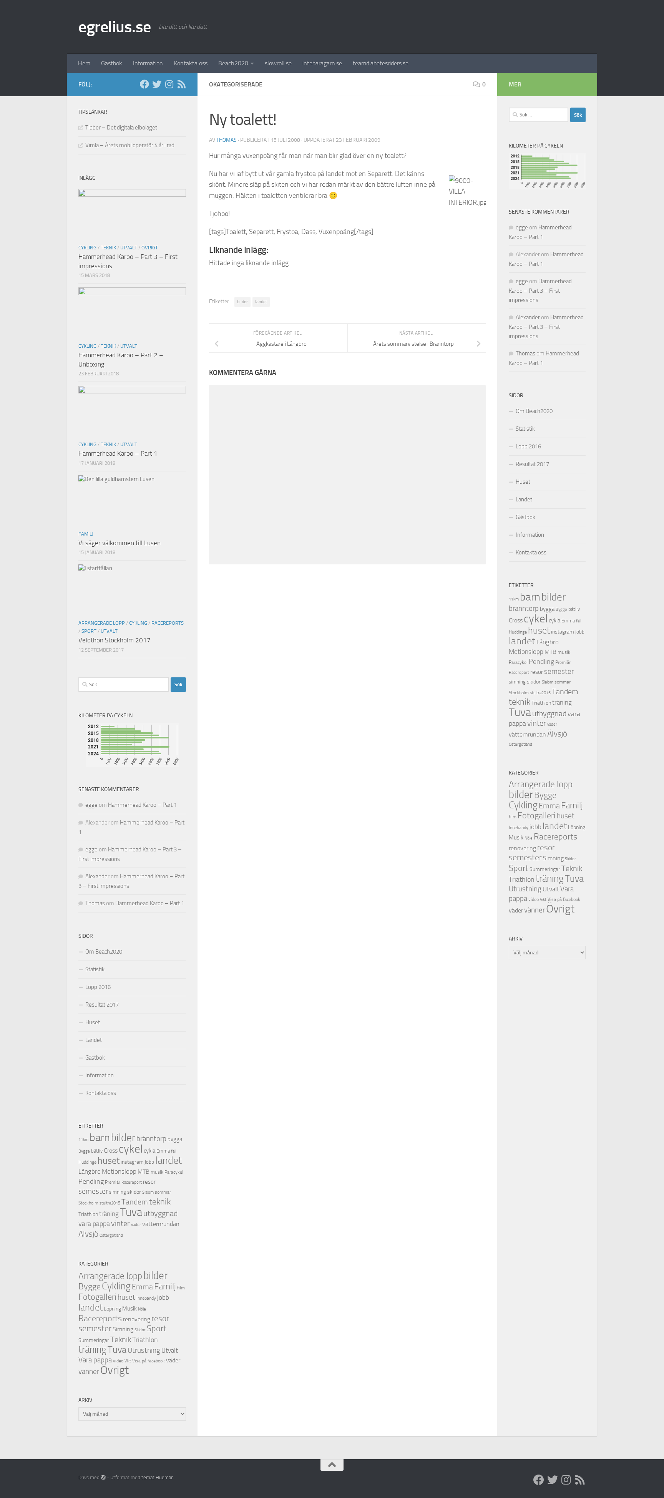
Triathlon (88, 1214)
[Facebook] (144, 84)
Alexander (97, 876)
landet (261, 301)
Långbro (89, 1171)
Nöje (142, 1309)
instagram (132, 1162)
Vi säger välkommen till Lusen (119, 543)
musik (157, 1172)
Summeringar (93, 1340)
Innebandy (146, 1298)
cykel (131, 1149)
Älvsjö (88, 1234)
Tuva (131, 1212)
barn (100, 1137)
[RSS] (181, 84)
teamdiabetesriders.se (380, 63)
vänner (88, 1371)
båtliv (97, 1151)
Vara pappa (95, 1360)
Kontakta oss (191, 63)
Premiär (112, 1182)
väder (136, 1224)
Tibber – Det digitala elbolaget (121, 127)
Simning (123, 1329)
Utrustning (144, 1350)
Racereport (131, 1182)
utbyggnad (160, 1213)
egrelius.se (114, 26)
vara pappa (94, 1224)
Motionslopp (119, 1171)
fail (173, 1151)
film (181, 1288)
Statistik (95, 969)
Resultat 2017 (102, 1004)
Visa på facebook (148, 1361)
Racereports (167, 623)
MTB (143, 1171)
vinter (120, 1223)
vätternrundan (160, 1224)
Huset (92, 1022)
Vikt (127, 1361)
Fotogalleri (97, 1297)
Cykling (87, 247)
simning (117, 1192)
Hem (84, 63)
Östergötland (111, 1235)
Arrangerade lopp (101, 623)
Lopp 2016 (98, 987)
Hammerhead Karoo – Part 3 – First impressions (540, 291)
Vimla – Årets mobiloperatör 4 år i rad (129, 145)
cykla (149, 1150)
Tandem (134, 1201)
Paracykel (173, 1172)
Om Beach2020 (103, 951)
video (118, 1361)
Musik (129, 1308)
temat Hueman (157, 1477)
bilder (242, 301)
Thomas (226, 140)
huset (109, 1160)
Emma (163, 1151)
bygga (175, 1139)
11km (83, 1139)
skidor (134, 1192)
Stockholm (88, 1203)
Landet (93, 1040)
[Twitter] (156, 84)
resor (149, 1181)
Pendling (91, 1181)
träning (109, 1214)
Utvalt (128, 247)
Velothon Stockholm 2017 (114, 640)
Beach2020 (233, 63)
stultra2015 (110, 1203)
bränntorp (151, 1139)
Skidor (140, 1329)
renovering (136, 1319)
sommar (163, 1192)
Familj (85, 534)
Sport (88, 631)
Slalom (148, 1192)
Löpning (112, 1309)
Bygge (84, 1151)
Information (148, 63)
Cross (111, 1150)
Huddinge (87, 1162)
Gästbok (111, 63)
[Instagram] (169, 84)
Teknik (108, 247)
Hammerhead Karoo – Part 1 (118, 453)
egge (91, 804)
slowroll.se (278, 63)
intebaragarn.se (322, 63)
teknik (160, 1201)
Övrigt (149, 247)
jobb (149, 1162)
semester (93, 1191)
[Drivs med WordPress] (103, 1477)
